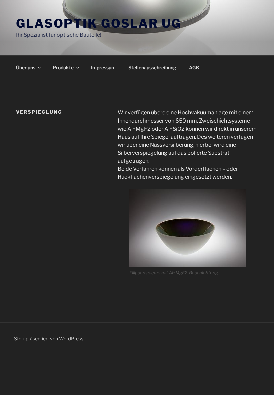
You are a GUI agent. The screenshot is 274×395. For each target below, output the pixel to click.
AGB (194, 67)
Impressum (103, 67)
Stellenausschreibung (152, 67)
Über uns (25, 67)
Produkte (63, 67)
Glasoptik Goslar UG (98, 23)
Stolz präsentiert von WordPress (48, 338)
